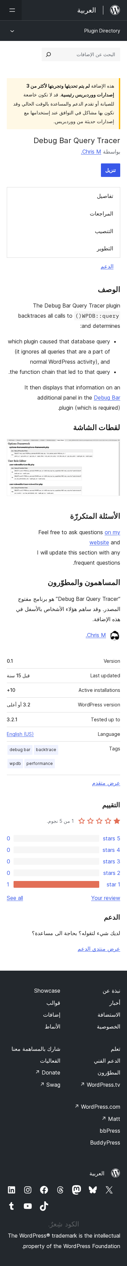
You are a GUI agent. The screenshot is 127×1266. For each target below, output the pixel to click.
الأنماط (52, 1026)
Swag (50, 1084)
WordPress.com (97, 1106)
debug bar (19, 749)
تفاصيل (105, 196)
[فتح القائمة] (11, 10)
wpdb (15, 763)
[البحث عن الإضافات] (48, 54)
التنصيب (104, 231)
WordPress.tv (100, 1084)
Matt (110, 1118)
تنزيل (110, 170)
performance (39, 763)
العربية (96, 1173)
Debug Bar (107, 397)
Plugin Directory (102, 30)
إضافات (51, 1014)
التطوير (105, 248)
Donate (47, 1072)
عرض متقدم (106, 782)
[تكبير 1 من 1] (111, 448)
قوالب (53, 1002)
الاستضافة (109, 1014)
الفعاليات (50, 1060)
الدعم (107, 266)
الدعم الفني (107, 1060)
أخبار (114, 1002)
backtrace (46, 749)
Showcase (47, 990)
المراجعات (101, 213)
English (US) (20, 734)
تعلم (115, 1048)
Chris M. (91, 151)
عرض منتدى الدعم (99, 948)
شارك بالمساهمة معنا (36, 1048)
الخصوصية (108, 1026)
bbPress (110, 1130)
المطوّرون (109, 1072)
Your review (105, 898)
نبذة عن (111, 990)
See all (15, 898)
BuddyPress (105, 1142)
